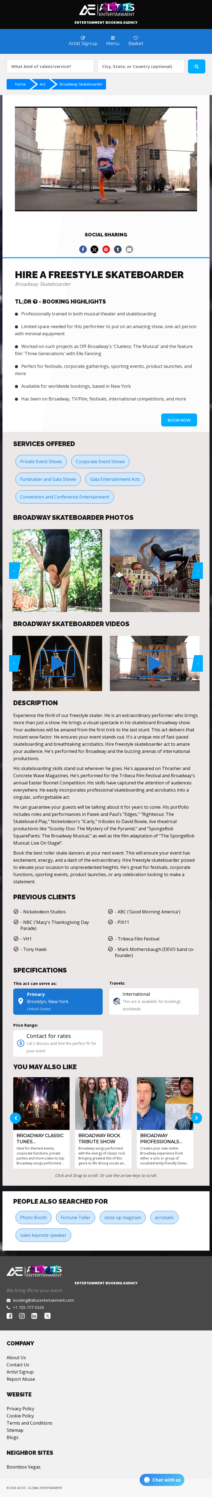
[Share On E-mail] (129, 249)
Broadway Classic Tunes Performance (40, 1139)
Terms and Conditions (29, 1423)
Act (43, 84)
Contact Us (18, 1365)
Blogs (12, 1437)
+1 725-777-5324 (28, 1307)
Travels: (117, 983)
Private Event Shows (41, 461)
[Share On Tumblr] (117, 249)
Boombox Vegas (24, 1467)
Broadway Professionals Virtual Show (159, 1139)
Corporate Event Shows (100, 461)
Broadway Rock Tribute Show (99, 1138)
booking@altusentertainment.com (43, 1300)
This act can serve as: (35, 983)
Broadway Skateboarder (81, 84)
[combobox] (50, 66)
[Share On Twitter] (94, 249)
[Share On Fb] (82, 249)
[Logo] (106, 8)
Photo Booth (33, 1217)
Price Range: (25, 1025)
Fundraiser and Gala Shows (48, 479)
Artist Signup (20, 1372)
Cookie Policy (20, 1416)
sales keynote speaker (43, 1235)
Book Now (179, 420)
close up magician (122, 1217)
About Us (16, 1357)
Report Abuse (21, 1379)
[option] (77, 570)
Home (20, 84)
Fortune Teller (76, 1217)
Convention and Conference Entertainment (64, 497)
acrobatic (164, 1217)
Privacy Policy (20, 1409)
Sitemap (15, 1430)
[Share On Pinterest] (106, 249)
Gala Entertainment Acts (115, 479)
